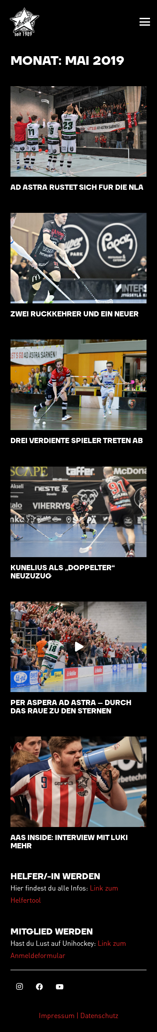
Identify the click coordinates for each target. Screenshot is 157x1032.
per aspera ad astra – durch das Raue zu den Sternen (70, 707)
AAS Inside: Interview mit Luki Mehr (69, 842)
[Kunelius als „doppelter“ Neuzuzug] (78, 512)
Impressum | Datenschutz (78, 1015)
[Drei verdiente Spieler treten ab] (78, 385)
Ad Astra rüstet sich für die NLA (76, 187)
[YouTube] (59, 986)
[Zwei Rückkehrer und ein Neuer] (78, 258)
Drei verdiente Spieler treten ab (76, 441)
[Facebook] (39, 986)
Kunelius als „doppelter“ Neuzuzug (62, 572)
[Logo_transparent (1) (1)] (24, 21)
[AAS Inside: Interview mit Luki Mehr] (78, 781)
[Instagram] (19, 986)
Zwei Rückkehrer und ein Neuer (74, 314)
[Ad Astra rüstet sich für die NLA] (78, 131)
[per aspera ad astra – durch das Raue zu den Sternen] (78, 647)
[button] (145, 22)
